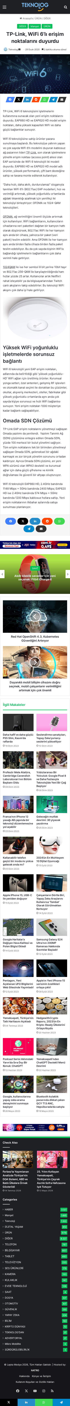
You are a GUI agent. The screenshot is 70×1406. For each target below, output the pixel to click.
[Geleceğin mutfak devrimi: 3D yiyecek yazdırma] (51, 804)
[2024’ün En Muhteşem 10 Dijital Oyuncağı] (51, 845)
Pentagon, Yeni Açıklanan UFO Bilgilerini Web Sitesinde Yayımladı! (18, 984)
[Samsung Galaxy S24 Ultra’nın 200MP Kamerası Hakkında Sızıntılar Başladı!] (51, 927)
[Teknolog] (35, 7)
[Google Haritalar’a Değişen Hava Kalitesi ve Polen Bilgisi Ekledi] (18, 927)
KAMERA (10, 1274)
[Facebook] (9, 99)
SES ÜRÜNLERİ (14, 1268)
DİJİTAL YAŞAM (14, 1226)
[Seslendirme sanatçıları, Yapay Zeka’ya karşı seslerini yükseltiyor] (51, 722)
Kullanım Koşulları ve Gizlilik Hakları (35, 1381)
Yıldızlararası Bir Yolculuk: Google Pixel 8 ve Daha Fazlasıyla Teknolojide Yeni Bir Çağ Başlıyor (51, 779)
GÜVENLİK (11, 1309)
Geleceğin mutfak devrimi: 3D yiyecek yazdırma (48, 820)
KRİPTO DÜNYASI (15, 1326)
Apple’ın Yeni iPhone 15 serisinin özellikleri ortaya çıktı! (50, 984)
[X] (17, 99)
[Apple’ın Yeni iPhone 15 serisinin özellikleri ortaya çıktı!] (51, 968)
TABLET (9, 1256)
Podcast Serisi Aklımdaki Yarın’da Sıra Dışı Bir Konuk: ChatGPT (18, 1062)
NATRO (35, 1370)
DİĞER (47, 18)
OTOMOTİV (11, 1303)
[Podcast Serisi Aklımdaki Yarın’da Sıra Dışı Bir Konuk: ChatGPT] (18, 1046)
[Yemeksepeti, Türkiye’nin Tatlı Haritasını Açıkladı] (18, 1005)
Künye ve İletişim (41, 1376)
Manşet (35, 26)
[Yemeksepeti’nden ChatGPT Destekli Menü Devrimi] (51, 1046)
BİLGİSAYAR (12, 1250)
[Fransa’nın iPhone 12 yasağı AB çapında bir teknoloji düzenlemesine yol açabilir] (18, 804)
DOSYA (9, 1297)
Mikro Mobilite (13, 1343)
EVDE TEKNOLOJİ (16, 1285)
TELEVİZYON (13, 1262)
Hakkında (24, 1376)
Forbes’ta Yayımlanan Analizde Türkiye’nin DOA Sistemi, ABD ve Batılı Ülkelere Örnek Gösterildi (16, 1179)
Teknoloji (10, 1221)
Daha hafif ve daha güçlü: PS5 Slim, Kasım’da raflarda (18, 738)
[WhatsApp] (43, 99)
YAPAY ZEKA (12, 1315)
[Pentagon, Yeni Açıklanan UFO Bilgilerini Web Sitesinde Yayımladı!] (18, 968)
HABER (9, 1209)
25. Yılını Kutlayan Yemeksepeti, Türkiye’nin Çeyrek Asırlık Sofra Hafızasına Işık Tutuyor (51, 1179)
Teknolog (13, 49)
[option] (35, 574)
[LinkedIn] (26, 99)
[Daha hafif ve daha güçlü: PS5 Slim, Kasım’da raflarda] (18, 722)
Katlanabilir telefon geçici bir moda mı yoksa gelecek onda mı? (18, 861)
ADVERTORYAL (13, 1338)
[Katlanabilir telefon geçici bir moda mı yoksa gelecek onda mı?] (18, 845)
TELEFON (11, 1244)
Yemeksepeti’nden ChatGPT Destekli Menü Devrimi (50, 1062)
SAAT (35, 568)
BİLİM (8, 1320)
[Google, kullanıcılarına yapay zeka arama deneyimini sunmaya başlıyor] (18, 1084)
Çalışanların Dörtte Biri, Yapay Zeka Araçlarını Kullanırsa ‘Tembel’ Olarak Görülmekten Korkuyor (50, 902)
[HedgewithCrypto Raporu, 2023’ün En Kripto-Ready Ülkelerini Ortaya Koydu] (51, 1005)
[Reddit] (35, 99)
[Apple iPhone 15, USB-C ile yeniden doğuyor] (18, 883)
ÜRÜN (38, 18)
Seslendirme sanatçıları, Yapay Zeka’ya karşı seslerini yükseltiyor (51, 738)
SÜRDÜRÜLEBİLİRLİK (17, 1349)
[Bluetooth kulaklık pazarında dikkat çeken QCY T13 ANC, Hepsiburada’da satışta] (51, 1084)
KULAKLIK (11, 1280)
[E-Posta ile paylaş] (60, 99)
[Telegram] (52, 99)
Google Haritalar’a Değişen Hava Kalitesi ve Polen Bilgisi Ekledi (17, 943)
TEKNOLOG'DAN (14, 1332)
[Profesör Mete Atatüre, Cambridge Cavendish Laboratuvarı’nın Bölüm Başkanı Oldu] (18, 760)
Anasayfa (27, 18)
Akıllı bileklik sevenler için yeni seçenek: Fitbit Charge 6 (35, 577)
